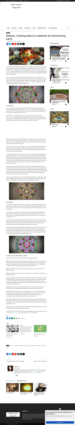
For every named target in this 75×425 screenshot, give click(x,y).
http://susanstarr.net (17, 368)
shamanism (29, 81)
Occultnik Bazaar (53, 28)
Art (13, 345)
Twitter (30, 312)
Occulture (13, 28)
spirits (32, 222)
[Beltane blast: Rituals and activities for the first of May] (26, 387)
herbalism (38, 345)
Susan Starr (9, 41)
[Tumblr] (66, 1)
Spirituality (27, 28)
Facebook (34, 372)
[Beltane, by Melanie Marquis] (40, 328)
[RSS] (64, 1)
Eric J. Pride (54, 60)
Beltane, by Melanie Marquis (39, 334)
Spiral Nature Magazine (56, 82)
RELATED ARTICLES (11, 380)
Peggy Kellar (54, 126)
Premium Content (42, 28)
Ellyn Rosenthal (33, 345)
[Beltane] (27, 329)
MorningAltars (14, 312)
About (7, 0)
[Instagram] (58, 1)
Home (8, 28)
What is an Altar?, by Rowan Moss (40, 361)
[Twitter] (68, 1)
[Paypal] (62, 1)
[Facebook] (56, 1)
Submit (25, 0)
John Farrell (54, 104)
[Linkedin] (60, 1)
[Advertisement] (37, 18)
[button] (67, 28)
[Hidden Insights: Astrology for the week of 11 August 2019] (59, 52)
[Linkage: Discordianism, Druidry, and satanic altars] (12, 328)
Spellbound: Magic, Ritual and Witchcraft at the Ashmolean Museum (39, 394)
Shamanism (44, 345)
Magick (20, 28)
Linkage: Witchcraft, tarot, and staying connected (59, 80)
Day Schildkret (21, 345)
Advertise (20, 0)
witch (7, 71)
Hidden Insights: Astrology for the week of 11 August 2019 (59, 58)
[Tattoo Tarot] (59, 118)
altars (11, 345)
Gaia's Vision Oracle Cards (34, 371)
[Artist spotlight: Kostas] (12, 387)
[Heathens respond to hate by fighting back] (59, 96)
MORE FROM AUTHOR (21, 380)
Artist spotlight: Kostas (10, 392)
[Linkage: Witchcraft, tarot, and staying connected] (59, 74)
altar (10, 77)
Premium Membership (13, 0)
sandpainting (10, 117)
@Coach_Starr (16, 373)
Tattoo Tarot (55, 124)
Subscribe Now (60, 422)
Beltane (7, 66)
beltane (16, 345)
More (34, 28)
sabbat (35, 77)
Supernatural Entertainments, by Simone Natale (15, 361)
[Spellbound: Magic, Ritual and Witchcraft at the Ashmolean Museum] (40, 387)
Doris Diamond (29, 109)
